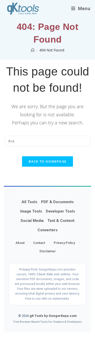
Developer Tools (60, 211)
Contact (39, 243)
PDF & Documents (57, 202)
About (20, 243)
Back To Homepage (48, 161)
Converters (47, 230)
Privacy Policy (64, 243)
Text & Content (60, 220)
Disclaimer (48, 251)
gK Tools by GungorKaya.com (53, 316)
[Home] (32, 50)
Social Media (32, 220)
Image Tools (31, 211)
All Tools (29, 202)
